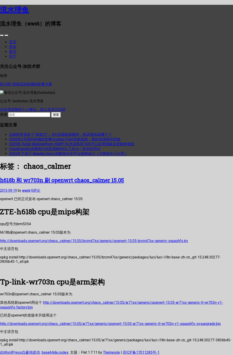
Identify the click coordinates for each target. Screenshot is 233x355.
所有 (12, 47)
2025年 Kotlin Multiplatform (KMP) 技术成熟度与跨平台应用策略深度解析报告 (71, 144)
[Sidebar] (2, 35)
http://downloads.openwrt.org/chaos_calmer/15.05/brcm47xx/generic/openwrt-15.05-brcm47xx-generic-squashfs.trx (94, 241)
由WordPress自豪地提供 (20, 352)
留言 (12, 51)
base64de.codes (55, 352)
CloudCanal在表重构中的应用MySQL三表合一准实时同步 (55, 149)
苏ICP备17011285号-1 (141, 352)
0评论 (35, 190)
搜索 (3, 114)
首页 (12, 42)
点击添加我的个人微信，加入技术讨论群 (33, 109)
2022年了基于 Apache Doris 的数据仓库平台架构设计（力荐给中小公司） (68, 153)
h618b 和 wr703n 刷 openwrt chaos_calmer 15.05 (62, 180)
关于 (12, 56)
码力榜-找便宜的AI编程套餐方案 (26, 84)
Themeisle (111, 352)
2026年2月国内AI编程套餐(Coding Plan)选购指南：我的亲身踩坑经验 (65, 139)
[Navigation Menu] (6, 35)
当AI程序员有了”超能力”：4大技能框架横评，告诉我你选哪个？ (60, 134)
